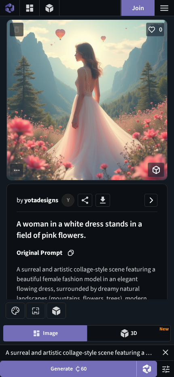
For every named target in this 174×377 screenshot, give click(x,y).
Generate (69, 369)
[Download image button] (102, 200)
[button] (165, 352)
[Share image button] (85, 200)
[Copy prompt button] (71, 253)
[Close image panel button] (150, 200)
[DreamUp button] (147, 369)
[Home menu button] (9, 8)
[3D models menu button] (49, 8)
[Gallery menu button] (29, 8)
